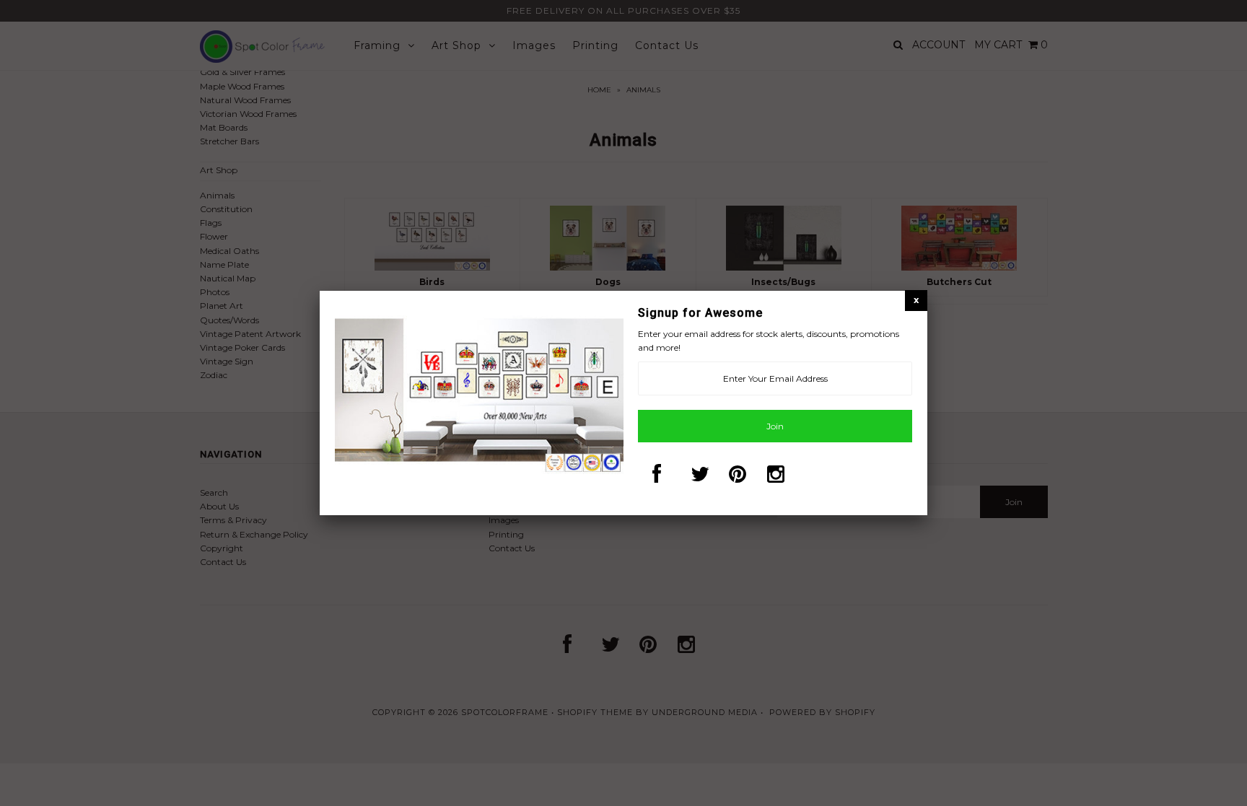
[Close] (916, 300)
